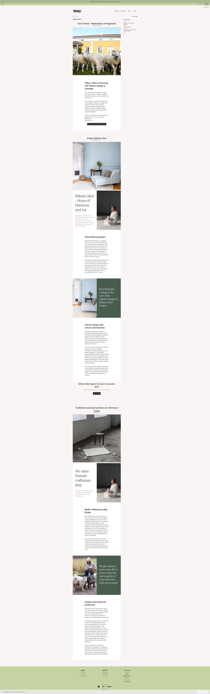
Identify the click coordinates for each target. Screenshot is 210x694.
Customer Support (105, 673)
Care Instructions (105, 672)
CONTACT (134, 11)
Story (83, 673)
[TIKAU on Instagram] (133, 16)
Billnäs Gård (96, 393)
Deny (205, 691)
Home (73, 16)
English (205, 6)
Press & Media (83, 676)
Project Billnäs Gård (96, 138)
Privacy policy (105, 676)
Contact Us (127, 672)
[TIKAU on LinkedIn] (136, 16)
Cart (207, 4)
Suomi (208, 6)
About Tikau (83, 672)
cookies (11, 691)
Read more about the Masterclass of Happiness (96, 124)
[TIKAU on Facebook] (132, 16)
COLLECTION (117, 11)
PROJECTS (129, 11)
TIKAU (106, 689)
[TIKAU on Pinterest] (135, 16)
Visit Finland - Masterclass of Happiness (96, 23)
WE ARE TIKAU (123, 11)
